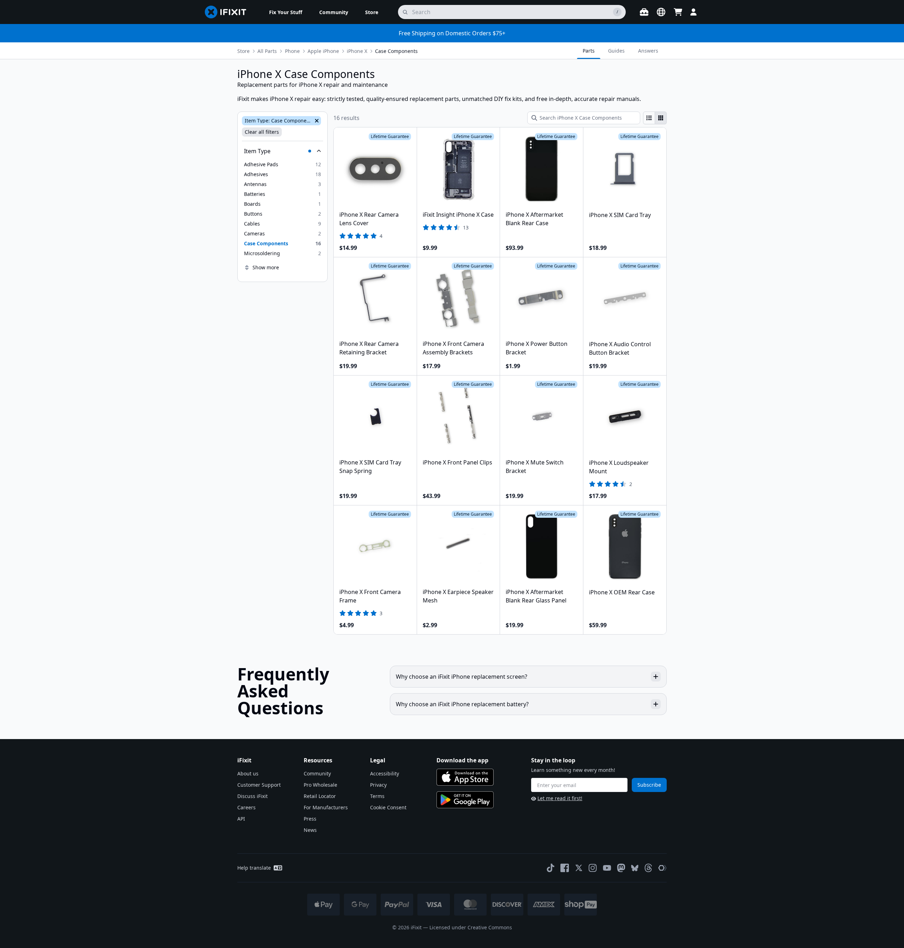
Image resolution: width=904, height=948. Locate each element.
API (241, 818)
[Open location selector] (661, 12)
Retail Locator (320, 796)
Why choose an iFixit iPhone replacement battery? (462, 704)
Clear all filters (262, 131)
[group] (655, 118)
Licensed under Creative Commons (470, 927)
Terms (377, 796)
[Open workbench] (644, 12)
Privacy (378, 784)
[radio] (649, 118)
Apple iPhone (323, 51)
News (310, 830)
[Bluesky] (634, 868)
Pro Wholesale (320, 784)
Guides (616, 50)
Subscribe (649, 784)
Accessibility (384, 773)
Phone (292, 51)
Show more (265, 267)
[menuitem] (286, 12)
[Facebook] (564, 868)
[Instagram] (593, 868)
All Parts (267, 51)
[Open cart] (678, 12)
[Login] (693, 12)
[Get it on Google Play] (465, 799)
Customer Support (259, 784)
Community (317, 773)
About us (247, 773)
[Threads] (648, 868)
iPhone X (357, 51)
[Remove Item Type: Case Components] (316, 121)
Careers (246, 807)
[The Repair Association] (662, 868)
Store (243, 51)
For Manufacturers (326, 807)
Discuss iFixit (252, 796)
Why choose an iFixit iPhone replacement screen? (461, 676)
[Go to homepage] (228, 12)
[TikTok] (550, 868)
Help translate (254, 867)
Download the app (462, 760)
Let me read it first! (559, 798)
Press (310, 818)
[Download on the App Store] (465, 777)
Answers (648, 50)
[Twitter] (579, 868)
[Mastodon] (621, 868)
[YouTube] (607, 868)
